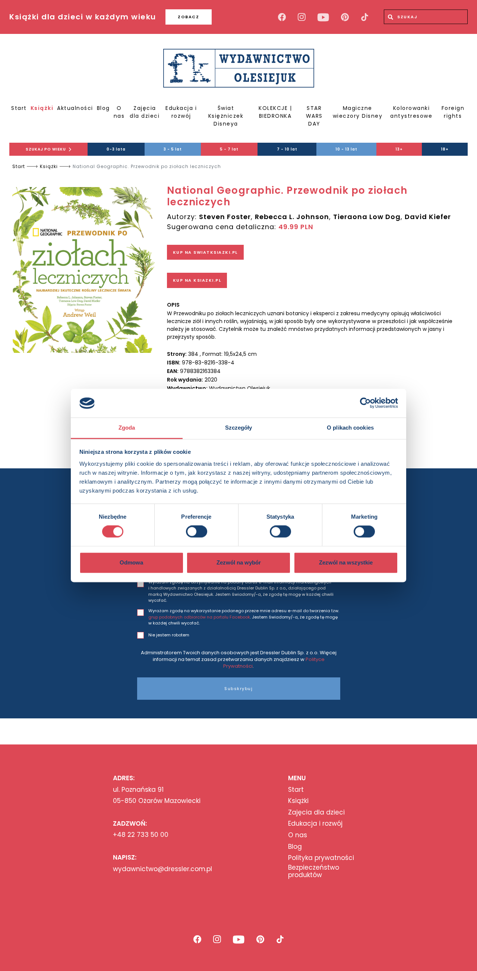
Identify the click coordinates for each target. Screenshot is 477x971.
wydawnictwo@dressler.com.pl (162, 868)
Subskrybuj (238, 689)
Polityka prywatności (321, 857)
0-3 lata (116, 149)
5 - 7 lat (229, 149)
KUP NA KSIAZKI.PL (197, 280)
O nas (119, 112)
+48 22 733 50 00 (140, 834)
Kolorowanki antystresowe (411, 112)
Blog (103, 108)
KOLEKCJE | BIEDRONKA (275, 112)
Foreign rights (453, 112)
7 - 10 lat (287, 149)
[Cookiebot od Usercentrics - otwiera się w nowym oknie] (365, 403)
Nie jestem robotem (168, 635)
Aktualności (75, 108)
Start (19, 108)
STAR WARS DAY (314, 115)
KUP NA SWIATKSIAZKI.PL (205, 252)
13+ (399, 149)
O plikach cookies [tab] (350, 427)
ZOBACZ (188, 17)
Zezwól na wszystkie (346, 562)
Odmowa (131, 562)
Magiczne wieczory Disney (358, 112)
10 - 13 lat (346, 149)
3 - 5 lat (173, 149)
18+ (445, 149)
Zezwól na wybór (239, 562)
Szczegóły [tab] (238, 427)
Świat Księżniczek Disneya (226, 115)
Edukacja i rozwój (181, 112)
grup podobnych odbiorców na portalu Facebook (199, 617)
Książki (42, 108)
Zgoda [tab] (127, 427)
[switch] (196, 532)
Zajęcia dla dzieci (144, 112)
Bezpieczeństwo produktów (313, 871)
